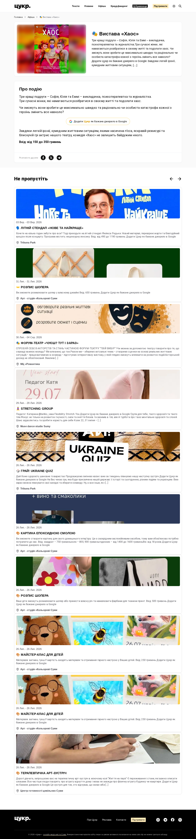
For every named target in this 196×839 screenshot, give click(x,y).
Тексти (75, 6)
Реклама (106, 819)
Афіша (102, 6)
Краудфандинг (119, 6)
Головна (18, 17)
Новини (88, 6)
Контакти (121, 819)
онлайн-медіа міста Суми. (54, 834)
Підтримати (160, 6)
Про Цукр (92, 819)
